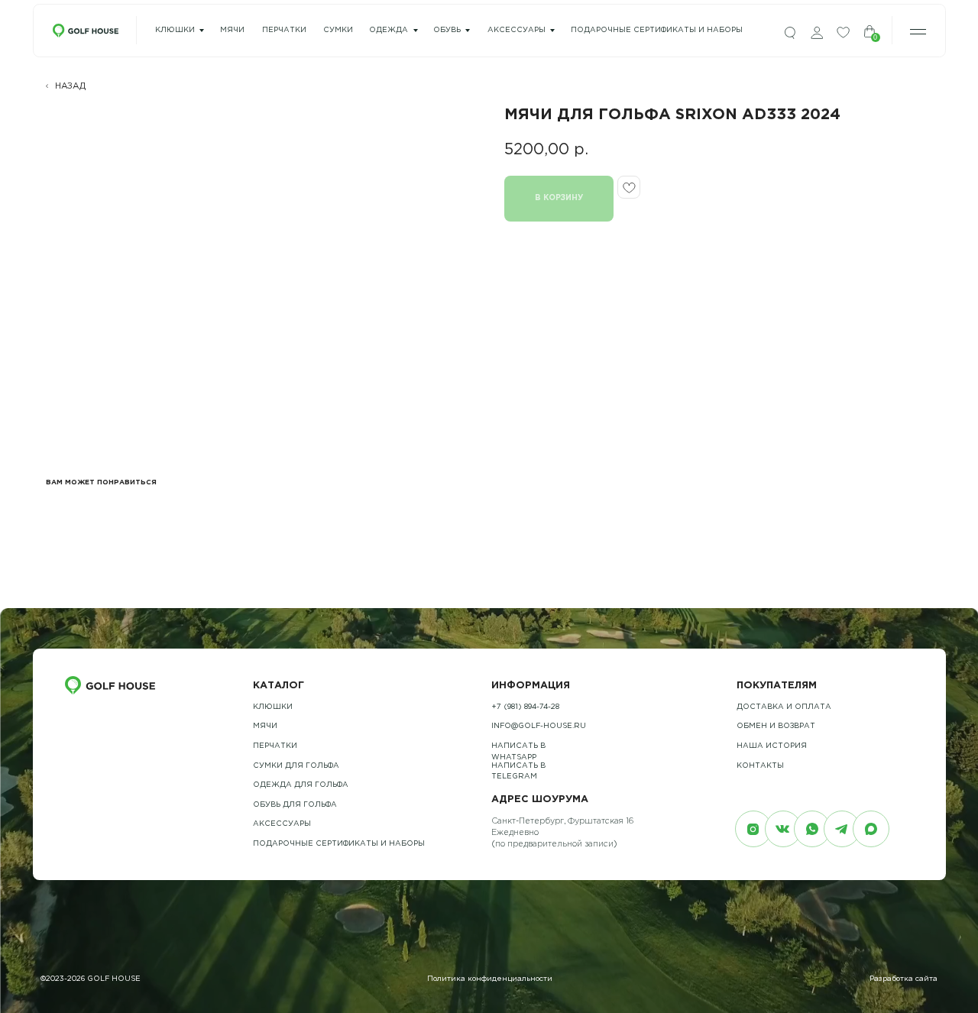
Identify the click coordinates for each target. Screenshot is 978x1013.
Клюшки (175, 30)
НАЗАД (70, 86)
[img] (790, 33)
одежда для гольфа (300, 785)
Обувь (447, 30)
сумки (338, 30)
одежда (388, 30)
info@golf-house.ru (538, 726)
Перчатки (275, 746)
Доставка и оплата (784, 707)
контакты (760, 765)
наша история (772, 746)
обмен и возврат (776, 726)
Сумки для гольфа (296, 765)
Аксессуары (516, 30)
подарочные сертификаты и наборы (657, 30)
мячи (232, 30)
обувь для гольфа (295, 804)
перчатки (284, 30)
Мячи (265, 726)
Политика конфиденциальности (489, 979)
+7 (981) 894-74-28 (525, 707)
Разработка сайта (904, 979)
